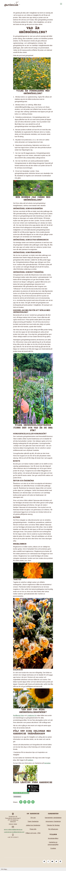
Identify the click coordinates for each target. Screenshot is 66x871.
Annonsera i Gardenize (53, 821)
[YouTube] (52, 861)
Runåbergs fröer (18, 715)
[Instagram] (48, 861)
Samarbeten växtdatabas (53, 817)
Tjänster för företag (53, 825)
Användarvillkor (53, 838)
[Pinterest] (33, 802)
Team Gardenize (33, 821)
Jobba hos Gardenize (33, 825)
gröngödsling (17, 796)
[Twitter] (56, 861)
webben (30, 760)
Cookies (53, 848)
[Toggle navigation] (61, 4)
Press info (33, 829)
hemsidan (47, 763)
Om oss (33, 817)
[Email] (29, 802)
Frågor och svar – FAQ (33, 833)
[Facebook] (20, 802)
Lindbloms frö (31, 715)
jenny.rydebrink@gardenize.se (13, 829)
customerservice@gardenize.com (14, 832)
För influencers (53, 829)
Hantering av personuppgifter (53, 843)
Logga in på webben (21, 793)
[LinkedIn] (24, 802)
